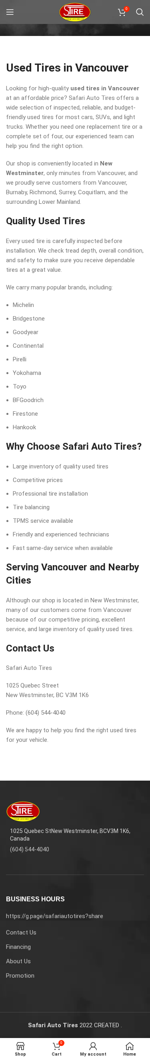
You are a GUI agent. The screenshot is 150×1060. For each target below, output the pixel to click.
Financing (18, 946)
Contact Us (21, 932)
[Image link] (23, 811)
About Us (18, 961)
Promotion (20, 975)
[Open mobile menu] (10, 12)
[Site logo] (75, 11)
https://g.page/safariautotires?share (54, 916)
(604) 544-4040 (29, 849)
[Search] (140, 12)
